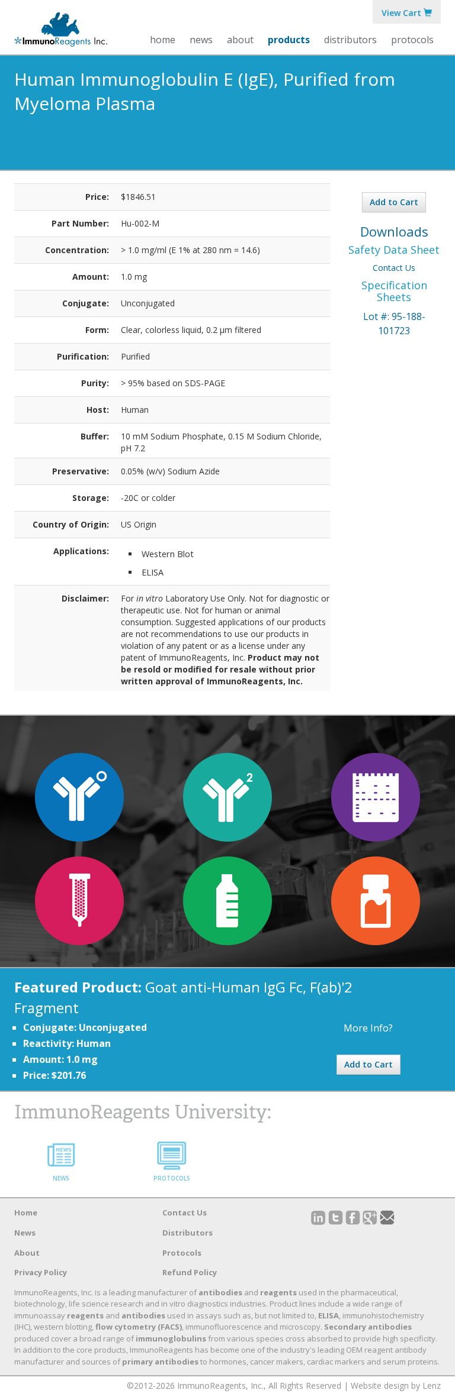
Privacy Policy (40, 1272)
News (201, 39)
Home (162, 39)
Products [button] (289, 39)
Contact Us (394, 267)
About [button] (240, 39)
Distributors (350, 39)
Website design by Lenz (396, 1385)
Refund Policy (189, 1272)
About (27, 1252)
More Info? (368, 1027)
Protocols (412, 39)
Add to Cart (394, 202)
